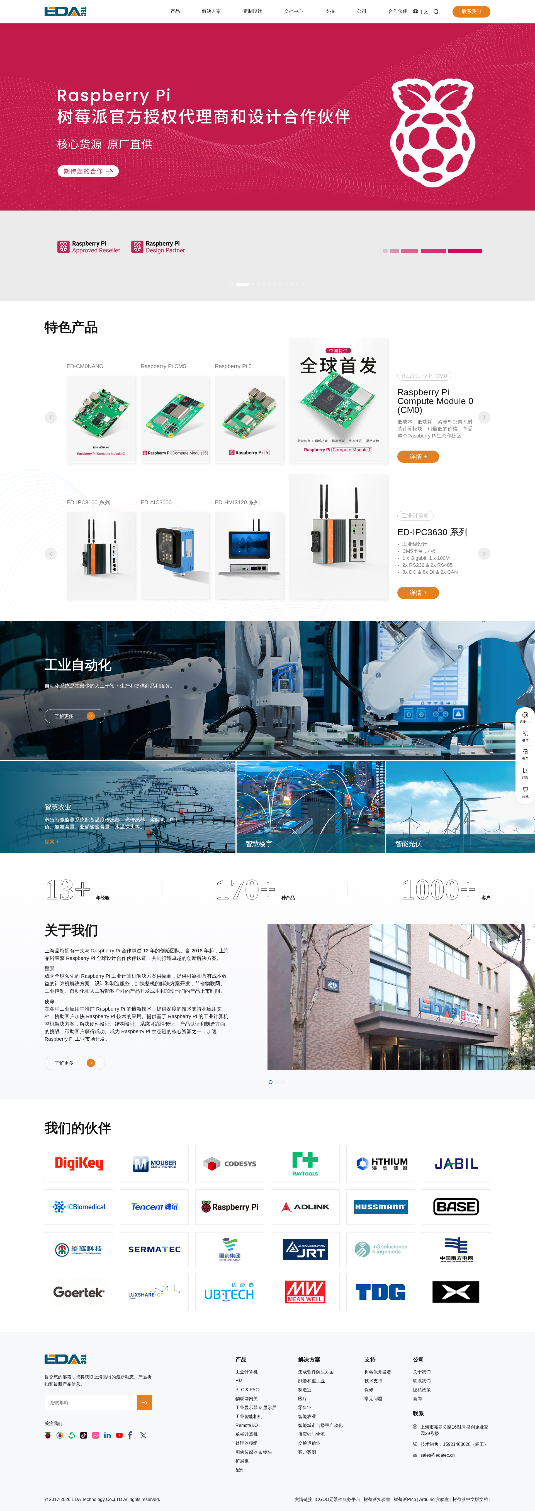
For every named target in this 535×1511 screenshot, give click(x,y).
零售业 (305, 1407)
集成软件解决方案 (316, 1372)
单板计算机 (246, 1434)
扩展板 (242, 1461)
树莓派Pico (405, 1499)
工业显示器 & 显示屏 (255, 1407)
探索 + (52, 841)
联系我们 (471, 11)
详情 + (418, 456)
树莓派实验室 (377, 1499)
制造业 (305, 1390)
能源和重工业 (311, 1381)
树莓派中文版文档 (470, 1499)
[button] (232, 284)
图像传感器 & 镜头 (253, 1452)
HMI (239, 1381)
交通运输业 (309, 1443)
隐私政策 (422, 1390)
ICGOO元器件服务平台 (337, 1499)
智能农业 (307, 1416)
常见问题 (373, 1399)
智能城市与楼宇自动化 (320, 1425)
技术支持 (373, 1381)
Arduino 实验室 (434, 1499)
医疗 (302, 1399)
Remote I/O (246, 1425)
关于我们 (422, 1372)
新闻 (417, 1399)
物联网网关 (246, 1399)
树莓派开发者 (377, 1372)
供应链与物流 (311, 1434)
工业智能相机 (248, 1416)
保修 (368, 1390)
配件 (239, 1470)
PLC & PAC (247, 1390)
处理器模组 (246, 1443)
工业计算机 (246, 1372)
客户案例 (307, 1452)
